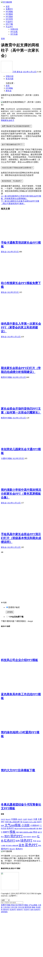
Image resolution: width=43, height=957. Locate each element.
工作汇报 (13, 907)
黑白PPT (12, 849)
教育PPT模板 (6, 377)
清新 (17, 832)
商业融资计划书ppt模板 (30, 822)
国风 (2, 826)
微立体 (16, 828)
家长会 (19, 72)
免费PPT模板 (6, 905)
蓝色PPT (31, 845)
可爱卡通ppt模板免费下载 (13, 822)
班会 (35, 832)
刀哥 (14, 72)
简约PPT (16, 836)
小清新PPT (35, 825)
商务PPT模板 (23, 905)
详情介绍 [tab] (9, 76)
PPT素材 (9, 17)
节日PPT (27, 909)
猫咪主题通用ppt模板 (26, 832)
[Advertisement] (21, 577)
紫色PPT (34, 836)
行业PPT (9, 22)
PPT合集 (14, 32)
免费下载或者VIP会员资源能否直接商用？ (16, 126)
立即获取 (10, 612)
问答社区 (14, 29)
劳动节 (30, 819)
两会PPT (8, 819)
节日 (34, 841)
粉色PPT (28, 836)
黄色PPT (5, 849)
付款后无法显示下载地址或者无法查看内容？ (17, 168)
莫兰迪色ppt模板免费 (12, 845)
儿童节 (25, 819)
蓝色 (21, 845)
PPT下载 (9, 24)
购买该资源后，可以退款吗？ (12, 181)
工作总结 (6, 907)
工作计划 (20, 907)
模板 (13, 831)
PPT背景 (9, 19)
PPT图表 (9, 14)
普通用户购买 (14, 607)
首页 (8, 7)
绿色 (18, 841)
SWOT (3, 819)
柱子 (12, 120)
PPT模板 (9, 12)
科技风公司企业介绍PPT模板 (19, 660)
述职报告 (4, 912)
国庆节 (39, 822)
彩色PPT (10, 828)
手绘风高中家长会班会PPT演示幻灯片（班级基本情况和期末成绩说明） (21, 538)
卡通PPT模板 (6, 458)
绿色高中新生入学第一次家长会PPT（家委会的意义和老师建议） (21, 327)
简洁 (2, 837)
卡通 (35, 819)
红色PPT (9, 840)
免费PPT (9, 9)
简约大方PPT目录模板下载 (18, 770)
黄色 (39, 845)
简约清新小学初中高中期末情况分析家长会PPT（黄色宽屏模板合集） (21, 493)
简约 (7, 836)
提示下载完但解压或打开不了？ (13, 144)
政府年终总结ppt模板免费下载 (28, 828)
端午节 (40, 832)
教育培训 (28, 907)
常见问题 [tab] (9, 79)
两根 (3, 120)
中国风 (14, 819)
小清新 (25, 825)
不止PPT (9, 27)
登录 (3, 39)
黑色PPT (19, 849)
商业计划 (14, 905)
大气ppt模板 (13, 825)
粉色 (24, 836)
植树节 (6, 832)
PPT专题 (14, 34)
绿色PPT (26, 840)
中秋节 (20, 819)
